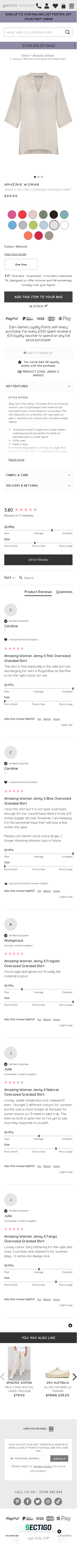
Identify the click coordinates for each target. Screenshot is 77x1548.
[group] (38, 510)
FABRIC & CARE (17, 475)
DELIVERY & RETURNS (22, 485)
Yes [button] (39, 718)
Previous (2, 1372)
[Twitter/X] (38, 1501)
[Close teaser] (59, 1531)
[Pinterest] (17, 1501)
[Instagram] (48, 1501)
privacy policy (42, 1466)
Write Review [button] (38, 559)
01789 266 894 (50, 1492)
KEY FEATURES (17, 386)
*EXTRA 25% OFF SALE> (38, 45)
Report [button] (47, 718)
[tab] (38, 592)
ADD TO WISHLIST (39, 353)
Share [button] (56, 718)
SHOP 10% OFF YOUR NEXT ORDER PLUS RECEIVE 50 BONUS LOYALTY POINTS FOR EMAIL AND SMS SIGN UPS (38, 1447)
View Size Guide (15, 254)
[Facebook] (27, 1501)
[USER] (46, 6)
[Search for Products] (67, 32)
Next (75, 1372)
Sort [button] (8, 577)
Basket (63, 6)
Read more (16, 460)
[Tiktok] (58, 1501)
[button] (38, 1538)
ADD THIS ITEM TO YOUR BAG (38, 297)
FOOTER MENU (35, 1428)
